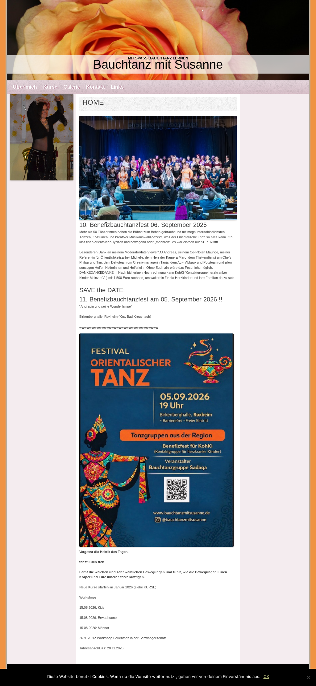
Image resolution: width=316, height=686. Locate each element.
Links (117, 87)
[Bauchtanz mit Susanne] (158, 40)
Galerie (72, 87)
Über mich (25, 87)
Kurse (50, 87)
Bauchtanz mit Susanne (158, 64)
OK (266, 676)
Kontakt (95, 87)
